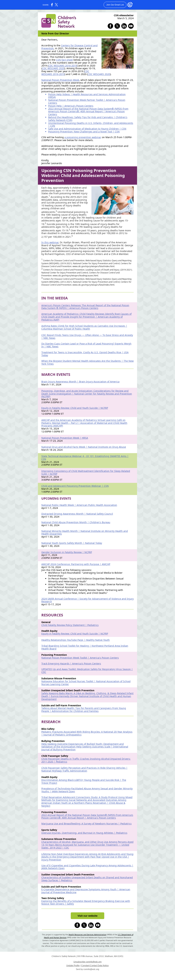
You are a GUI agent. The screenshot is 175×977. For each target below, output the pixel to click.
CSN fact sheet (64, 59)
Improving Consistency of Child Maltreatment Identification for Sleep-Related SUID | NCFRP (85, 472)
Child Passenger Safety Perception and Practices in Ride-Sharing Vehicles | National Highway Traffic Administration (84, 769)
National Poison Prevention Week (60, 80)
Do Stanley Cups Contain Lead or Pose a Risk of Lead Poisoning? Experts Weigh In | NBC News (86, 345)
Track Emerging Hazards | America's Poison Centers (71, 663)
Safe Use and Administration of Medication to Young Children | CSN (87, 128)
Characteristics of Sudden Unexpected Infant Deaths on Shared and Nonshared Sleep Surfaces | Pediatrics (87, 879)
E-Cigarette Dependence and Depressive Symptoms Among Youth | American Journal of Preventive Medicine (85, 891)
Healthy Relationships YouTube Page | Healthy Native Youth (75, 640)
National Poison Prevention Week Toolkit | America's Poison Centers (80, 657)
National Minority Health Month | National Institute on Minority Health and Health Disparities (84, 532)
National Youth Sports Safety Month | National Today (71, 543)
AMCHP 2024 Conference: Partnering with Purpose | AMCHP (75, 564)
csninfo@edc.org (91, 969)
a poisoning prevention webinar (82, 137)
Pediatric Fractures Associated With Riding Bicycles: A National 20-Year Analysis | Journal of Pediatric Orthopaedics (86, 733)
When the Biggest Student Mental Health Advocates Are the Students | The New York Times (87, 362)
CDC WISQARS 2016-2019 (62, 65)
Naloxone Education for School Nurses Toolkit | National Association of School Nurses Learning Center (86, 683)
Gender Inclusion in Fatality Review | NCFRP (66, 552)
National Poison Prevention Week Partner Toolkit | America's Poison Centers (86, 101)
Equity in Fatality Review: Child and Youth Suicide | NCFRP (74, 408)
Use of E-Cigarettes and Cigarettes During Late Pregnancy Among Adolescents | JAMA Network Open (87, 867)
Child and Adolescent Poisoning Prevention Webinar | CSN (75, 485)
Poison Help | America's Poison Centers (70, 105)
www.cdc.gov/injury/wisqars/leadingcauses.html (75, 275)
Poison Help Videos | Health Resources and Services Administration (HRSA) (87, 96)
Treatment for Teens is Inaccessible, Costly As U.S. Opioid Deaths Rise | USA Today (85, 354)
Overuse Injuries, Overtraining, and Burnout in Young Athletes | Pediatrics (84, 832)
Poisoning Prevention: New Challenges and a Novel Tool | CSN (84, 131)
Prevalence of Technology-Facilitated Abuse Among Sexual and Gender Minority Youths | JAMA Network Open (87, 790)
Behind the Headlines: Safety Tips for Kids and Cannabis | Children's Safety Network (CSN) (87, 119)
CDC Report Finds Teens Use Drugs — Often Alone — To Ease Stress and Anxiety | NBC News (87, 336)
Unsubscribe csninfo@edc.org (87, 962)
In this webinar (49, 242)
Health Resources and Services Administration (87, 934)
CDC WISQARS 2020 (53, 68)
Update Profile (73, 965)
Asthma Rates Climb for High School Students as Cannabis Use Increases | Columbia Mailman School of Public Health (84, 327)
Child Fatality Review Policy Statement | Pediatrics (70, 625)
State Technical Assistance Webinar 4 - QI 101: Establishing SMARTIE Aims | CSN (85, 457)
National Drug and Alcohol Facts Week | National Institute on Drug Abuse (83, 446)
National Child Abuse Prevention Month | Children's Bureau (75, 522)
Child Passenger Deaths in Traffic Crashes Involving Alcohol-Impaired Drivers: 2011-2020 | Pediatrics (86, 760)
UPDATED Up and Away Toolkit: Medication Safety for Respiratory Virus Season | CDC (87, 671)
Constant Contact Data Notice (95, 965)
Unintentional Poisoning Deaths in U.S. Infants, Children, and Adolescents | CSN (90, 124)
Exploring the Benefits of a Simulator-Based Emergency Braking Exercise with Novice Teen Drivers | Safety (85, 902)
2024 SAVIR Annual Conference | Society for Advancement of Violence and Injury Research (87, 600)
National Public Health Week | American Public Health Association (79, 505)
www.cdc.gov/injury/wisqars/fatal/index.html (93, 266)
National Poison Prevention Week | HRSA (64, 437)
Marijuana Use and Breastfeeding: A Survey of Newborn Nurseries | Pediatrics (86, 823)
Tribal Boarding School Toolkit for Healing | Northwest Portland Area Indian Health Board (84, 647)
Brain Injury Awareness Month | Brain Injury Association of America (80, 381)
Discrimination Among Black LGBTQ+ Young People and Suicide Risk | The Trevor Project (83, 781)
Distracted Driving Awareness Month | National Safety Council (77, 513)
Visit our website (87, 915)
